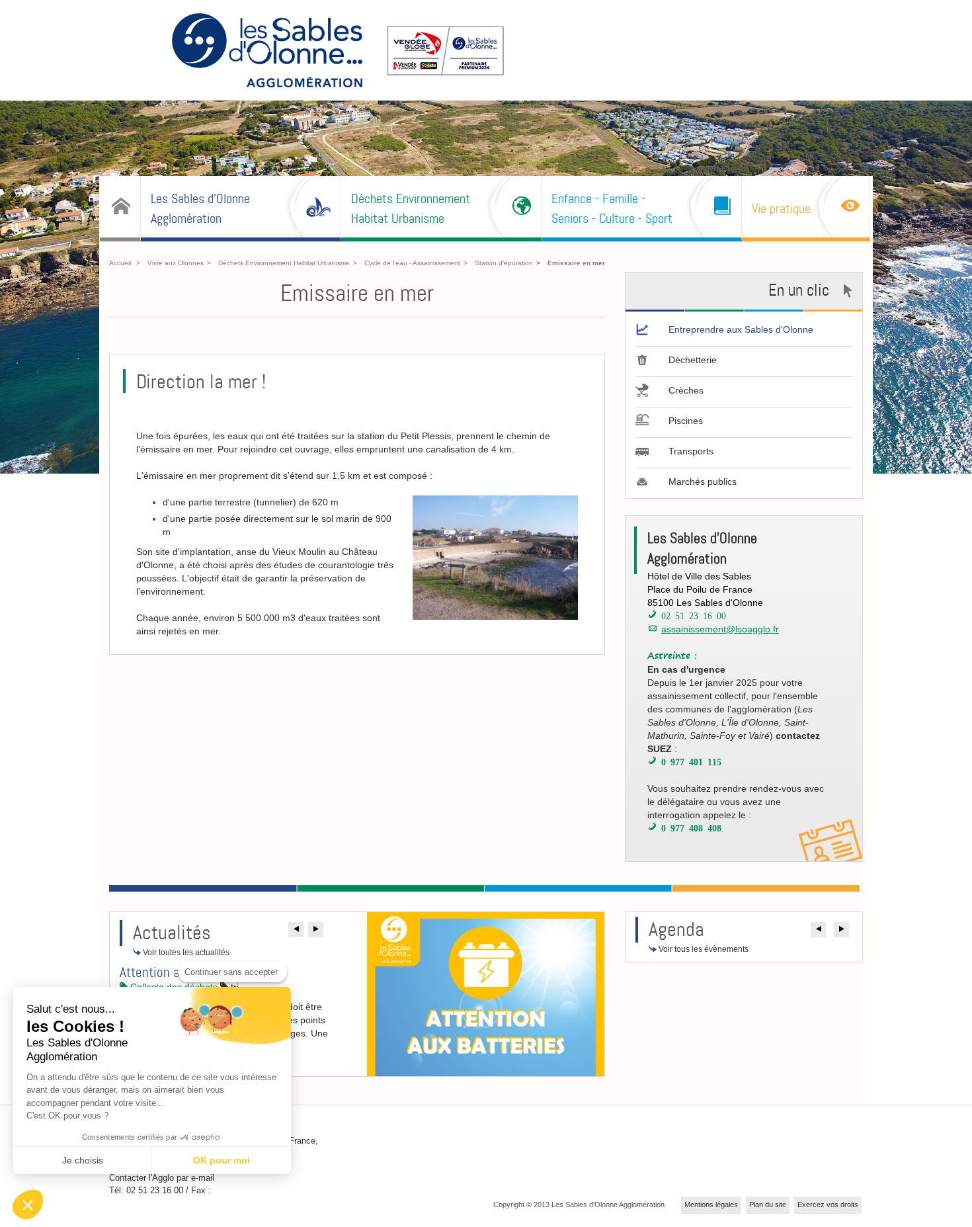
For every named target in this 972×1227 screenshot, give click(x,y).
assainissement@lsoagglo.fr (720, 629)
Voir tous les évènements (703, 949)
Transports (690, 451)
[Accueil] (120, 207)
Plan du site (767, 1204)
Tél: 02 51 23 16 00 (146, 1190)
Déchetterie (692, 360)
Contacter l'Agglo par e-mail (161, 1178)
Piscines (685, 420)
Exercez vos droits (827, 1204)
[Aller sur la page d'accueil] (267, 52)
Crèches (686, 390)
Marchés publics (702, 481)
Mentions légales (711, 1204)
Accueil (120, 263)
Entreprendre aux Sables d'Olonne (740, 329)
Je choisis (82, 1160)
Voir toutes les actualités (185, 952)
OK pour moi (221, 1160)
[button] (296, 929)
